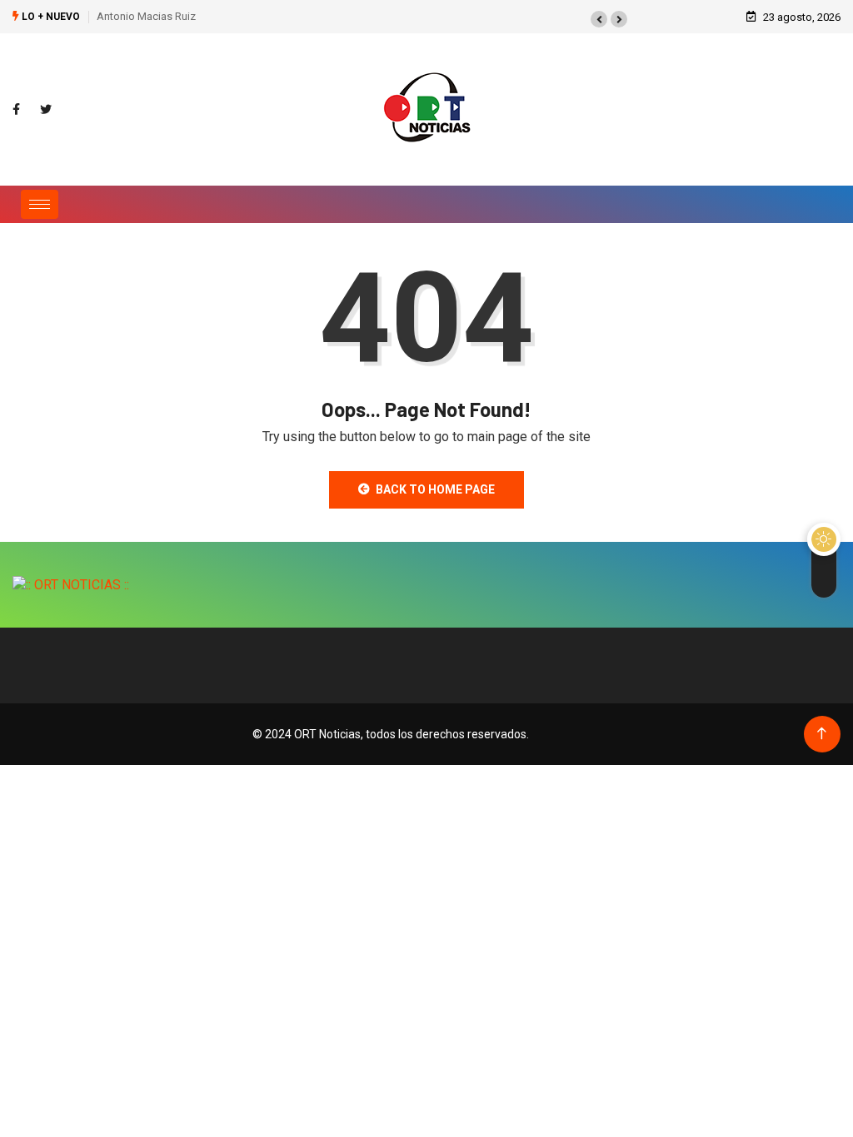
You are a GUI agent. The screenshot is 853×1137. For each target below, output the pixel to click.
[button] (599, 19)
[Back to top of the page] (822, 733)
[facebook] (16, 110)
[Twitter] (46, 110)
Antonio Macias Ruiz (146, 16)
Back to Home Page (435, 489)
